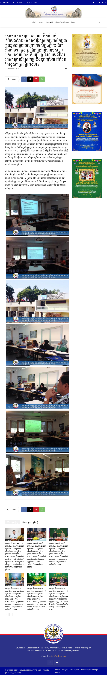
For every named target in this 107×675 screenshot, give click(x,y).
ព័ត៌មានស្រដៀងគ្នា (12, 522)
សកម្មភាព (8, 540)
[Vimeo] (102, 2)
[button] (99, 22)
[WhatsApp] (42, 79)
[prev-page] (6, 614)
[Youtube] (105, 2)
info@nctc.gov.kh (58, 656)
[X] (99, 2)
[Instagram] (96, 2)
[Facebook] (93, 2)
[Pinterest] (36, 79)
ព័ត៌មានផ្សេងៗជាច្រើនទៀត (30, 522)
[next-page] (11, 614)
